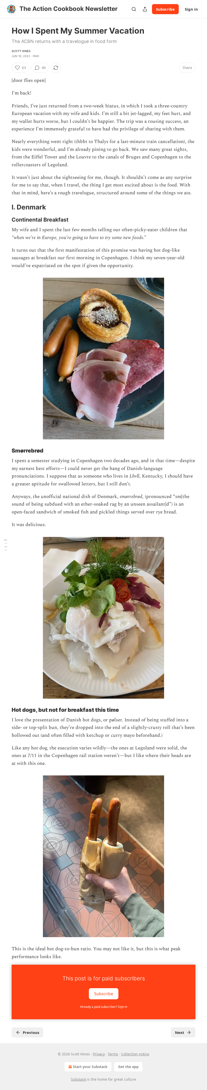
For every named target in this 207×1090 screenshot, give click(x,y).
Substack (78, 1079)
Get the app (128, 1066)
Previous (31, 1032)
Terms (113, 1054)
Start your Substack (90, 1066)
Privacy (99, 1054)
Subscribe (165, 9)
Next (179, 1032)
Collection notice (135, 1054)
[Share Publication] (145, 9)
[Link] (5, 207)
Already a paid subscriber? (103, 1007)
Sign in (191, 9)
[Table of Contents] (5, 545)
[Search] (134, 9)
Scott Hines (21, 51)
